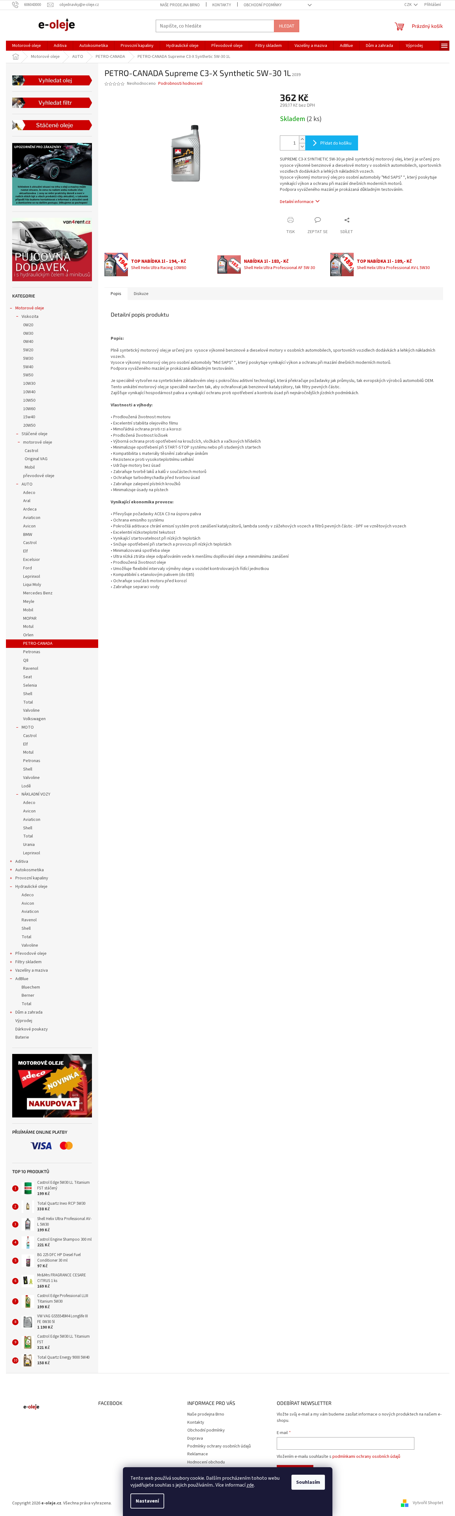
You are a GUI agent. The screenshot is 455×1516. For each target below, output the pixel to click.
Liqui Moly (32, 585)
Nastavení (147, 1501)
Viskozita (30, 316)
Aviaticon (31, 518)
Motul (28, 626)
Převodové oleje (31, 953)
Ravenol (30, 668)
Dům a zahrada (29, 1012)
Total (28, 702)
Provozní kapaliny (31, 878)
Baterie (22, 1037)
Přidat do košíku (335, 142)
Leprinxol (31, 576)
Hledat (286, 25)
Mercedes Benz (38, 593)
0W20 (28, 325)
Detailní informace (297, 202)
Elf (25, 551)
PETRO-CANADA (38, 643)
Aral (26, 501)
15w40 (29, 417)
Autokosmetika (29, 870)
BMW (27, 535)
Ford (27, 568)
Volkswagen (34, 719)
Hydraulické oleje (31, 886)
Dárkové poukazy (31, 1029)
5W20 (28, 350)
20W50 (29, 425)
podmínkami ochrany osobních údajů (366, 1456)
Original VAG (36, 459)
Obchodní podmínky (263, 5)
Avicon (29, 526)
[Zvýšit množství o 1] (302, 139)
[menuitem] (26, 46)
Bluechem (31, 987)
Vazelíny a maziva (31, 970)
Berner (28, 995)
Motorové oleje (29, 308)
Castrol (31, 451)
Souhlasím (308, 1482)
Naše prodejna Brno (180, 5)
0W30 (28, 333)
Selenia (30, 685)
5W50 (28, 375)
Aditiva (21, 861)
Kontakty (221, 5)
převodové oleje (38, 476)
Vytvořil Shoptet (428, 1503)
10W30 (29, 383)
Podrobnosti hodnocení (180, 84)
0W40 (28, 341)
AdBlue (21, 979)
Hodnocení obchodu (206, 1462)
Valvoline (31, 710)
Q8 (25, 660)
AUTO (27, 484)
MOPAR (30, 618)
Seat (27, 677)
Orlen (28, 635)
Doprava (195, 1438)
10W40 (29, 392)
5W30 (28, 358)
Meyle (28, 601)
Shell (27, 694)
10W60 (29, 409)
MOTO (28, 727)
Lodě (26, 786)
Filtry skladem (28, 962)
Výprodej (23, 1021)
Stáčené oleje (35, 434)
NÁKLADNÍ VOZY (36, 794)
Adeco (29, 493)
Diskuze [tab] (141, 294)
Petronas (31, 652)
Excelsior (31, 560)
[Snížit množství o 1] (302, 146)
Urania (29, 845)
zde (250, 1485)
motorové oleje (37, 442)
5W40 (28, 367)
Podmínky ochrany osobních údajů (219, 1446)
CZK (408, 5)
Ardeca (30, 509)
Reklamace (197, 1454)
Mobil (30, 467)
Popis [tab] (116, 294)
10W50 (29, 400)
